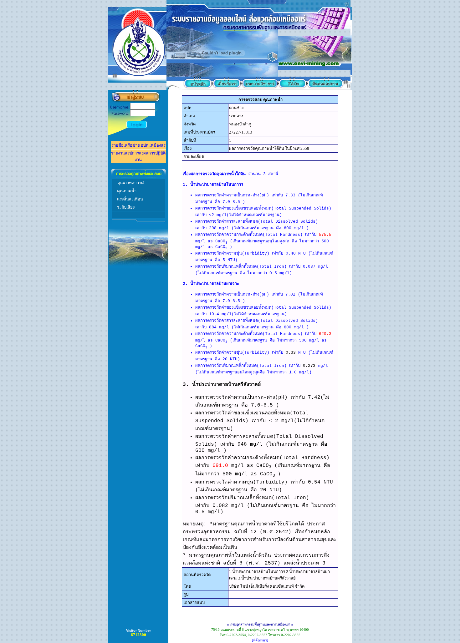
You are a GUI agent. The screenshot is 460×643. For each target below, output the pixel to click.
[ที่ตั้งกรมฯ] (260, 640)
